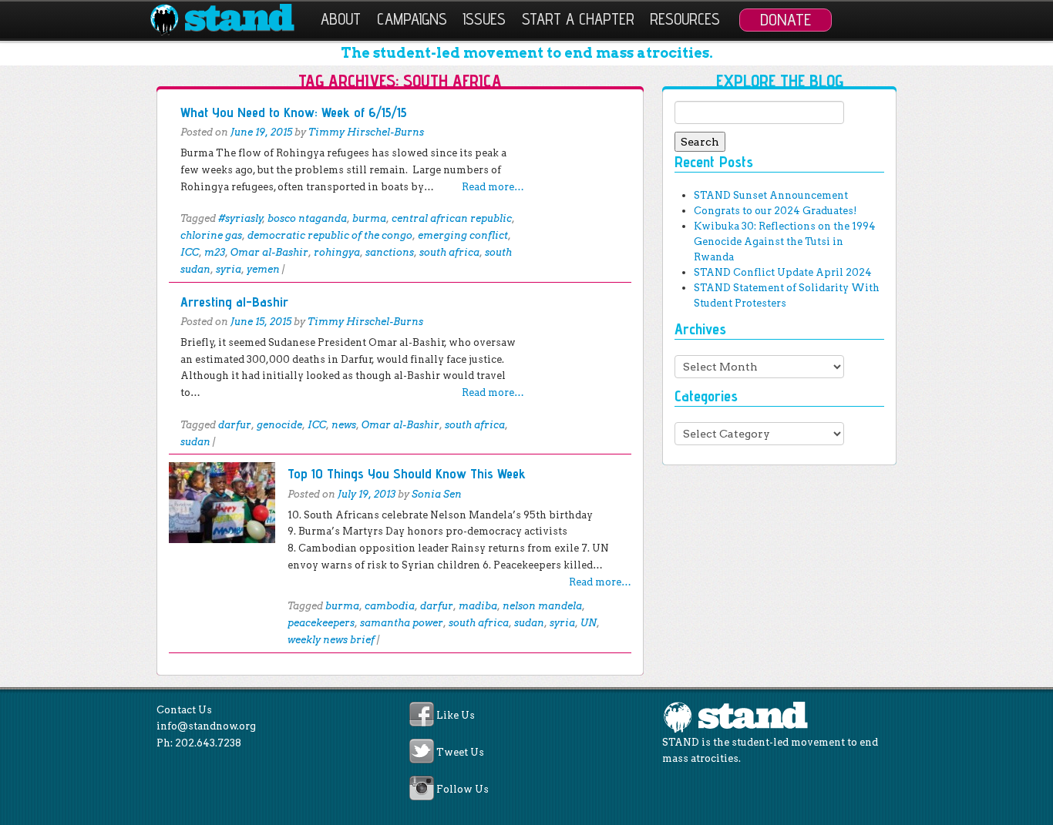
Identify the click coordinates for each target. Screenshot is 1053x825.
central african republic (452, 218)
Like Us (455, 715)
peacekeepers (321, 623)
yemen (263, 269)
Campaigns (412, 19)
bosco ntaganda (307, 218)
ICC (189, 252)
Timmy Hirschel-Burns (366, 132)
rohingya (337, 252)
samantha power (401, 623)
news (343, 425)
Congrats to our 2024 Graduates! (775, 210)
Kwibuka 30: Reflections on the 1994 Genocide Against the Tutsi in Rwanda (785, 241)
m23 (214, 252)
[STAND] (231, 20)
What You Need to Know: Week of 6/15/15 (293, 112)
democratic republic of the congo (329, 235)
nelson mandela (542, 606)
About (341, 19)
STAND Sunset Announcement (771, 195)
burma (369, 218)
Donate (785, 19)
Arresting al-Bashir (234, 301)
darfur (234, 425)
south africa (449, 252)
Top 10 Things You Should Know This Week (407, 473)
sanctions (389, 252)
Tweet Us (460, 752)
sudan (195, 442)
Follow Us (462, 790)
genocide (279, 425)
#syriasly (240, 218)
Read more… (493, 187)
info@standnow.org (206, 726)
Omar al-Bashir (269, 252)
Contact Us (184, 710)
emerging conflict (463, 235)
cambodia (390, 606)
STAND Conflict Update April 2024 (783, 272)
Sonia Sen (437, 494)
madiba (478, 606)
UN (588, 623)
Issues (484, 19)
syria (228, 269)
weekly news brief (331, 640)
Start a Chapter (578, 19)
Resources (685, 19)
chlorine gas (211, 235)
